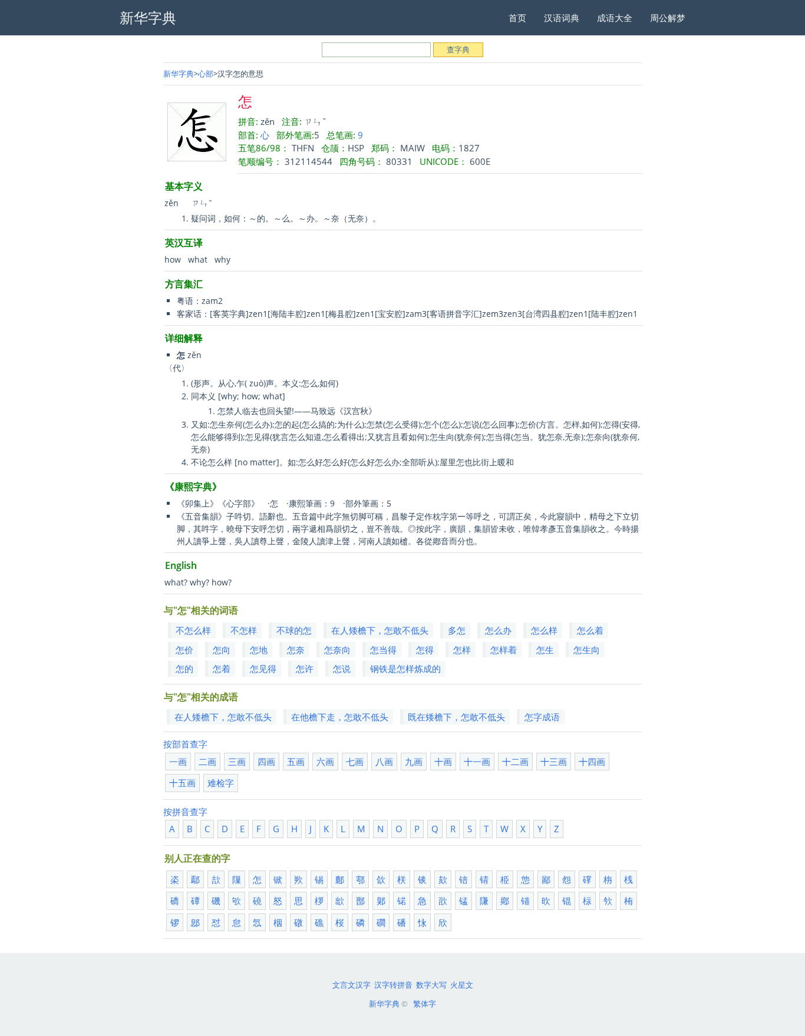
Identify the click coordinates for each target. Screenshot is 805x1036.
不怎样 (243, 630)
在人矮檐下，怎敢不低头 (379, 630)
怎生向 (586, 650)
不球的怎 (294, 630)
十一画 (477, 761)
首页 (517, 18)
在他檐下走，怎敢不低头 (339, 717)
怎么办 (498, 630)
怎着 (221, 668)
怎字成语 (542, 717)
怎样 (462, 650)
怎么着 (590, 630)
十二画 (515, 761)
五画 (296, 761)
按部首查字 (185, 744)
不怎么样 (193, 630)
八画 (384, 761)
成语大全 (614, 18)
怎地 (259, 650)
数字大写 (431, 984)
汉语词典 (561, 18)
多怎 (457, 630)
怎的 (184, 668)
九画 (414, 761)
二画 (207, 761)
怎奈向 (337, 650)
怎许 (305, 668)
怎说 (342, 668)
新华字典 (178, 73)
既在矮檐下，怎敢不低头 (456, 717)
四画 (266, 761)
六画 (325, 761)
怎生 (545, 650)
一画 (178, 761)
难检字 (220, 783)
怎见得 (263, 668)
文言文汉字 (351, 984)
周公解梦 (667, 18)
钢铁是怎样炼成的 (405, 668)
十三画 (553, 761)
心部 (205, 73)
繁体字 (424, 1003)
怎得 (425, 650)
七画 (355, 761)
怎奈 (296, 650)
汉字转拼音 (393, 984)
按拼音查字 (185, 811)
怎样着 (503, 650)
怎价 (184, 650)
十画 (443, 761)
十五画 (182, 783)
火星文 (461, 984)
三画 (237, 761)
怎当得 (383, 650)
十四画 (592, 761)
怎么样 (544, 630)
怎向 (221, 650)
